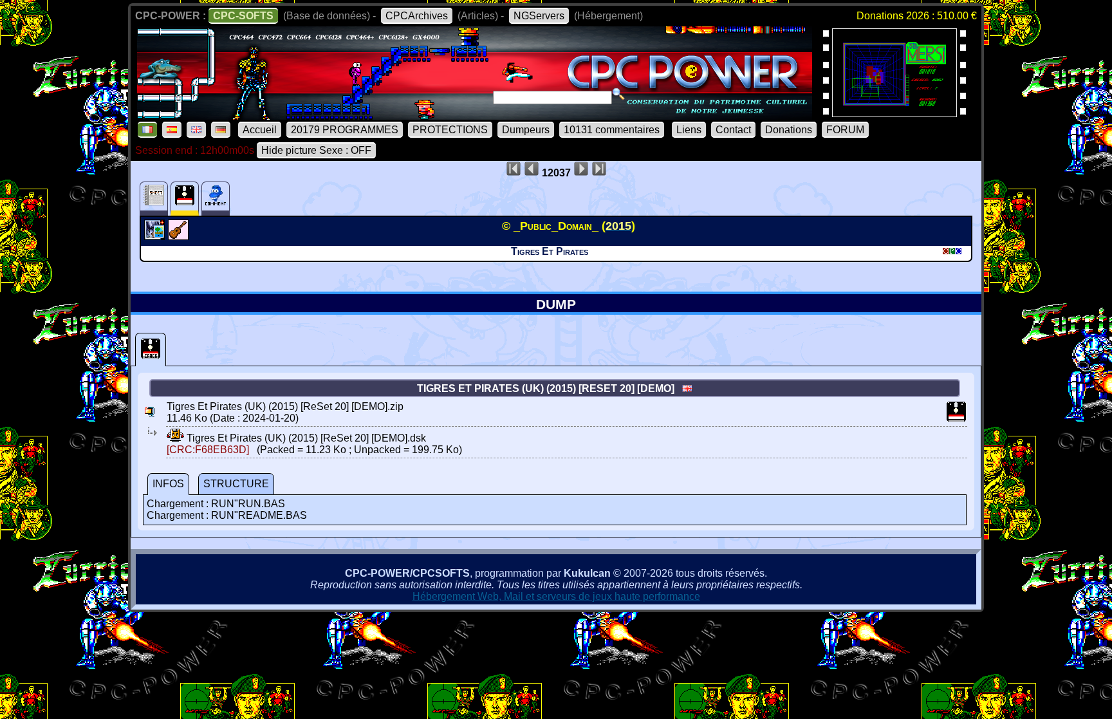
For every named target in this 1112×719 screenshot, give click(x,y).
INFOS (168, 483)
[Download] (175, 438)
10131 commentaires (612, 129)
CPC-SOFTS (243, 15)
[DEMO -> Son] (180, 236)
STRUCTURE (236, 483)
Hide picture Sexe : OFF (316, 150)
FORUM (845, 129)
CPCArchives (416, 15)
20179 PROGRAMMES (344, 129)
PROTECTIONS (450, 129)
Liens (688, 129)
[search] (618, 94)
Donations (788, 129)
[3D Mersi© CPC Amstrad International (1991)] (894, 112)
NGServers (539, 15)
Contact (733, 129)
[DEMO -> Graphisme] (156, 236)
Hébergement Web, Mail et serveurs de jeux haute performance (556, 596)
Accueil (260, 129)
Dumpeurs (526, 129)
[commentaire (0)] (215, 199)
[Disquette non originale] (150, 349)
